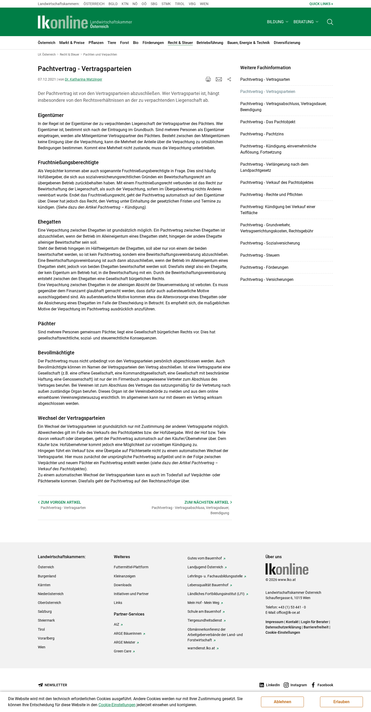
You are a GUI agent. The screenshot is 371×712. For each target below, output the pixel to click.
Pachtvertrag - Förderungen (264, 267)
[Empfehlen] (219, 79)
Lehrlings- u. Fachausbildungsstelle (215, 576)
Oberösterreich (49, 603)
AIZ (116, 624)
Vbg (192, 4)
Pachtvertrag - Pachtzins (262, 134)
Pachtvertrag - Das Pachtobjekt (267, 121)
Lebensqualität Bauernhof (208, 585)
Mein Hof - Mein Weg (203, 603)
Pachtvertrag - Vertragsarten (265, 79)
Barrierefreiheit (316, 627)
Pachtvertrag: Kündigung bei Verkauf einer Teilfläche (277, 209)
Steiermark (46, 620)
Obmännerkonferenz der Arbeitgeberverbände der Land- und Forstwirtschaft (215, 634)
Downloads (122, 585)
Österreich (94, 4)
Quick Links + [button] (321, 4)
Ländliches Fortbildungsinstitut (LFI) (216, 594)
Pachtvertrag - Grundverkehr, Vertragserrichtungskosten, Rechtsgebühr (276, 228)
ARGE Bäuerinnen (128, 633)
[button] (278, 22)
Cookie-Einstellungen (283, 632)
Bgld (113, 4)
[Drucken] (208, 79)
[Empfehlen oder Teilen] (229, 79)
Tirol (180, 4)
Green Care (122, 651)
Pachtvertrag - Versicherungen (267, 279)
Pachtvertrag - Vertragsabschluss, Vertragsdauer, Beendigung (283, 106)
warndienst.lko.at (201, 648)
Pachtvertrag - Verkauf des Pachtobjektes (276, 182)
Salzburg (45, 611)
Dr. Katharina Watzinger (83, 79)
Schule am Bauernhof (204, 611)
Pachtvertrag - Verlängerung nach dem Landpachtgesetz (274, 167)
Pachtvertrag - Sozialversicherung (270, 243)
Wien (204, 4)
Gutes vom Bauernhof (205, 558)
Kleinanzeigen (125, 576)
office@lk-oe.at (288, 612)
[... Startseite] (85, 22)
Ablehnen (282, 701)
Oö (144, 4)
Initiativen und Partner (131, 594)
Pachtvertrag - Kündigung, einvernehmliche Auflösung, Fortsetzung (278, 149)
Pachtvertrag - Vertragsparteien (267, 91)
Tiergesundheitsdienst (205, 620)
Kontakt (292, 622)
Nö (135, 4)
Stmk (166, 4)
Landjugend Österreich (205, 567)
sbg (154, 4)
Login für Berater (314, 622)
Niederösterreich (51, 594)
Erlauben (341, 701)
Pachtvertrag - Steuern (260, 255)
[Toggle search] (330, 22)
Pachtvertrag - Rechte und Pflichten (271, 194)
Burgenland (47, 576)
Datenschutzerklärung (283, 627)
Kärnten (44, 585)
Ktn (125, 4)
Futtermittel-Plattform (131, 567)
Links (118, 603)
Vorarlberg (46, 638)
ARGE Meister (124, 642)
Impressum (274, 622)
